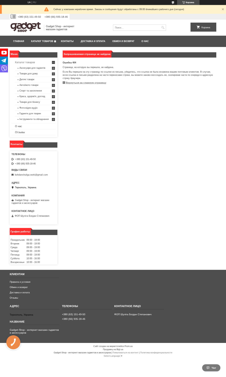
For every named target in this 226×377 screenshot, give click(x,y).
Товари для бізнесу (29, 102)
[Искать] (163, 28)
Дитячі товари (26, 79)
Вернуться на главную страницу (86, 82)
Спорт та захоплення (30, 90)
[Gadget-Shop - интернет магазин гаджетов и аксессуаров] (25, 27)
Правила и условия (20, 282)
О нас (145, 41)
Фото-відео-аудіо (28, 107)
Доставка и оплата (93, 41)
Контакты (67, 41)
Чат (214, 367)
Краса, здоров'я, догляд (32, 96)
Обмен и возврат (123, 41)
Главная (18, 41)
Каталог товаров (42, 41)
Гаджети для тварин (30, 113)
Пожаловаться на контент (125, 352)
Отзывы (20, 132)
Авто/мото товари (28, 85)
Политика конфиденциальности (156, 352)
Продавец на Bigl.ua (113, 349)
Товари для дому (28, 73)
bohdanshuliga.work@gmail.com (31, 174)
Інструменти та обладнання (34, 119)
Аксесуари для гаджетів (32, 68)
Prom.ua (128, 346)
